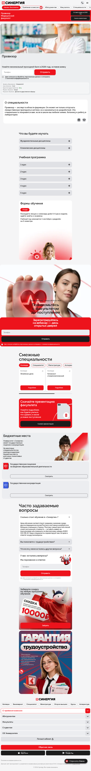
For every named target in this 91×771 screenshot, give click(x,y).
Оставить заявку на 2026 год (80, 13)
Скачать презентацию (80, 18)
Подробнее (32, 388)
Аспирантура (70, 365)
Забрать (45, 625)
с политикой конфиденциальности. (17, 78)
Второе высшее (61, 704)
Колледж (24, 365)
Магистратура (54, 365)
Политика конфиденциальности (11, 760)
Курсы (73, 704)
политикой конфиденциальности (51, 344)
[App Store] (23, 753)
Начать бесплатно (11, 7)
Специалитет (38, 365)
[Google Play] (68, 753)
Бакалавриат (18, 704)
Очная (25, 210)
